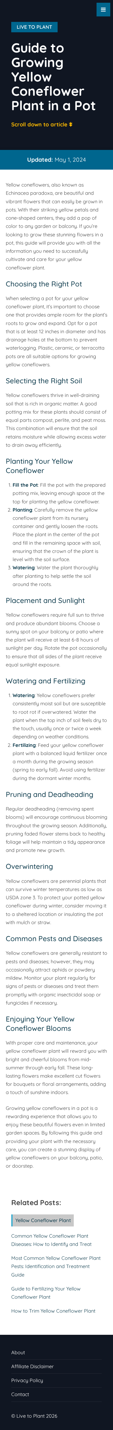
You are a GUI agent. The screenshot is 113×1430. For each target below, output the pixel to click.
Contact (20, 1394)
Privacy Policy (27, 1380)
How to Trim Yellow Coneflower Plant (53, 1311)
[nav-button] (103, 9)
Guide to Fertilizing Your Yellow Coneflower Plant (46, 1293)
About (18, 1352)
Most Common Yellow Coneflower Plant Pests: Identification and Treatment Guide (56, 1266)
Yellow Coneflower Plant (43, 1220)
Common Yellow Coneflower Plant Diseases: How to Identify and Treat (51, 1240)
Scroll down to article (39, 124)
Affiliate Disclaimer (32, 1366)
